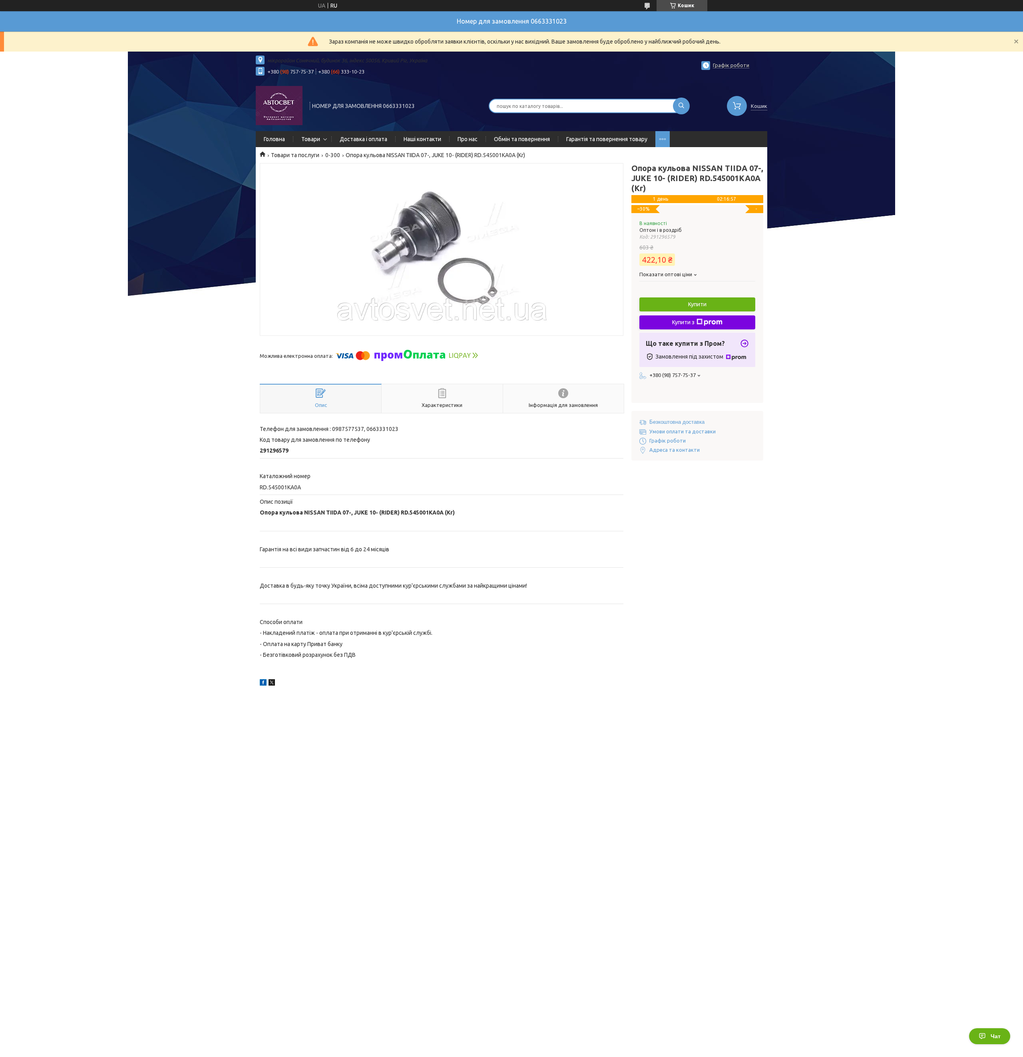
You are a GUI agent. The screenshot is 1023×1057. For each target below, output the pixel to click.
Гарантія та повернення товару (606, 139)
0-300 (332, 155)
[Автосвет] (279, 105)
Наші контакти (422, 139)
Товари (310, 139)
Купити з (683, 322)
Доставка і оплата (363, 139)
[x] (272, 683)
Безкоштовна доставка (677, 422)
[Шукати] (681, 106)
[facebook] (263, 683)
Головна (274, 139)
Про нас (468, 139)
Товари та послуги (295, 155)
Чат (996, 1036)
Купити (697, 304)
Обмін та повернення (522, 139)
